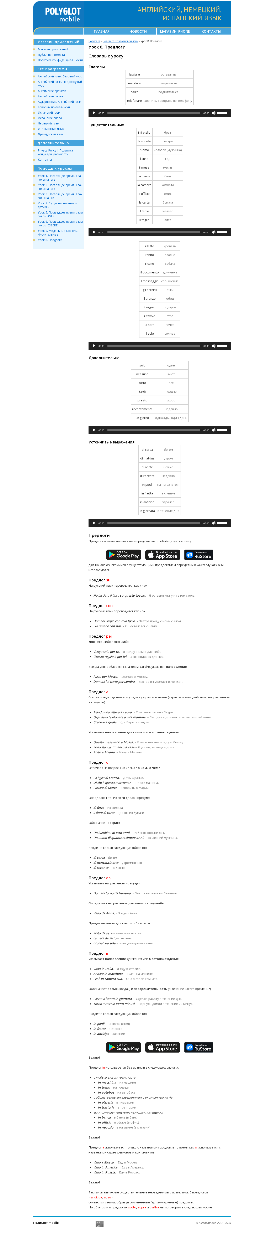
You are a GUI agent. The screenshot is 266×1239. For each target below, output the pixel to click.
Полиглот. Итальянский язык (120, 41)
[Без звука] (214, 113)
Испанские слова (50, 118)
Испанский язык (49, 112)
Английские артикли (52, 91)
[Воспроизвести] (94, 113)
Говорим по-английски (54, 107)
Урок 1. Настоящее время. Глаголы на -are (60, 177)
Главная (102, 31)
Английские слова (50, 96)
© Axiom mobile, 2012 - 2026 (213, 1222)
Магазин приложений (53, 49)
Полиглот (94, 41)
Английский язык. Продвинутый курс (60, 83)
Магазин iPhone (175, 31)
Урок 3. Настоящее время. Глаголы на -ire (60, 196)
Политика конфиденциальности (60, 60)
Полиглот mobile (46, 1223)
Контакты (211, 31)
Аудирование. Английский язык (59, 102)
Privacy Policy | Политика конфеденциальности (55, 152)
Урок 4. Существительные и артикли (57, 205)
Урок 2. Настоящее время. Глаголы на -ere (60, 187)
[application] (160, 113)
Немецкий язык (48, 123)
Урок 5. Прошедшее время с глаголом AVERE (61, 214)
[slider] (223, 112)
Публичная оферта (51, 55)
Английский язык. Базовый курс (60, 76)
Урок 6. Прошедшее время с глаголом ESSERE (61, 223)
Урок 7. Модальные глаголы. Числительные (58, 232)
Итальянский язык (51, 129)
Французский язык (50, 134)
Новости (138, 31)
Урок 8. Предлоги (50, 240)
